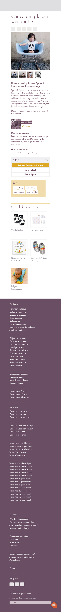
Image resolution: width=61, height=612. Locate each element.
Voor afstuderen (17, 455)
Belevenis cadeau (18, 362)
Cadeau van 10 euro (19, 394)
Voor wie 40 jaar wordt (20, 490)
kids (15, 187)
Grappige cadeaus (18, 315)
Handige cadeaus (17, 347)
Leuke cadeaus (16, 356)
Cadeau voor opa (17, 431)
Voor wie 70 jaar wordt (20, 500)
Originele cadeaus (18, 353)
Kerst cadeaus (16, 383)
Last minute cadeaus (19, 344)
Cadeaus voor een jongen (21, 428)
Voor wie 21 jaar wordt (20, 484)
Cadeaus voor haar (18, 414)
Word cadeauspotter (19, 519)
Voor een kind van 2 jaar (21, 466)
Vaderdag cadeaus (18, 377)
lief (36, 192)
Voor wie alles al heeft (20, 443)
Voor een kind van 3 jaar (21, 469)
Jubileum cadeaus (18, 330)
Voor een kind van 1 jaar (21, 463)
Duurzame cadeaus (18, 341)
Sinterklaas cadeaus (19, 380)
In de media (15, 542)
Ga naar (30, 165)
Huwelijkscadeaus (18, 324)
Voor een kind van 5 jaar (21, 475)
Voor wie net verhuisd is (21, 449)
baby (21, 187)
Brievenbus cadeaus (19, 350)
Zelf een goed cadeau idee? (22, 522)
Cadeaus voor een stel (20, 417)
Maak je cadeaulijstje (19, 528)
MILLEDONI (17, 6)
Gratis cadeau (16, 365)
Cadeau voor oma (18, 434)
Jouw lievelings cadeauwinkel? (24, 525)
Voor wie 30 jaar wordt (20, 487)
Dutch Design (31, 187)
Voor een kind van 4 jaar (21, 472)
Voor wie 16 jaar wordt (20, 478)
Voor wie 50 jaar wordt (20, 494)
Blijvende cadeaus (18, 338)
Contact (13, 545)
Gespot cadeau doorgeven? (22, 554)
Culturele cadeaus (18, 312)
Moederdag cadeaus (19, 374)
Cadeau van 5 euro (18, 391)
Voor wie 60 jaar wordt (20, 497)
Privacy (13, 568)
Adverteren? (15, 560)
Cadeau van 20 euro (19, 397)
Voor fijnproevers (18, 452)
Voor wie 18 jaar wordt (20, 481)
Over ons (14, 539)
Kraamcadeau (16, 318)
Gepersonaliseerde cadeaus (22, 327)
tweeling (30, 192)
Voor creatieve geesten (20, 446)
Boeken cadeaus (17, 359)
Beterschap (15, 321)
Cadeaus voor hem (18, 411)
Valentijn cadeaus (18, 308)
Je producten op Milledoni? (22, 557)
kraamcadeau (19, 192)
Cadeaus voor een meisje (21, 425)
